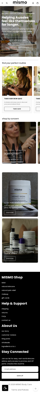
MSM (3, 283)
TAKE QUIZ (17, 109)
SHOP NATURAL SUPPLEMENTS (17, 47)
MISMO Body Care (23, 384)
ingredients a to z (8, 346)
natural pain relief (9, 290)
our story (5, 331)
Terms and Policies (20, 390)
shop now (10, 212)
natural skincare (8, 286)
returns (5, 312)
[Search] (7, 3)
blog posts (6, 339)
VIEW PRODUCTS (13, 159)
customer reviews (9, 335)
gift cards (5, 298)
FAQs (4, 316)
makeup (5, 294)
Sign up (20, 376)
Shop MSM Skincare (17, 40)
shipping (5, 309)
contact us (6, 320)
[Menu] (2, 3)
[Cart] (37, 3)
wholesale (6, 342)
